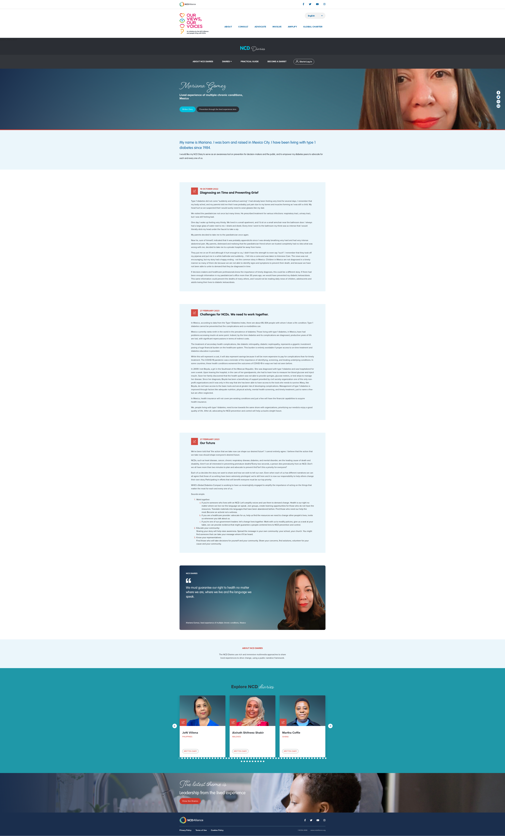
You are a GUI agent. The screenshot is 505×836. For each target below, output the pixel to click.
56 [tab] (244, 761)
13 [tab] (212, 758)
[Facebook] (303, 4)
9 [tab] (201, 758)
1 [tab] (179, 758)
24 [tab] (243, 758)
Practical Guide (250, 61)
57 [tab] (247, 761)
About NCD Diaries (203, 61)
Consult (243, 26)
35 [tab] (273, 758)
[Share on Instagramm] (498, 101)
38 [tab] (281, 758)
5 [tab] (190, 758)
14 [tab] (215, 758)
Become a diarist (276, 61)
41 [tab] (290, 758)
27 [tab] (251, 758)
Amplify (292, 26)
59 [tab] (252, 761)
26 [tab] (248, 758)
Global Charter (312, 26)
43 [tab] (295, 758)
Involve (277, 26)
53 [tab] (323, 758)
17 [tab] (223, 758)
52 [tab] (320, 758)
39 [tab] (284, 758)
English (311, 15)
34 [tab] (270, 758)
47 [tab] (306, 758)
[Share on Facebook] (498, 92)
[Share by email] (498, 106)
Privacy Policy (185, 830)
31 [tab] (262, 758)
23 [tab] (240, 758)
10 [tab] (204, 758)
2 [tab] (182, 758)
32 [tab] (265, 758)
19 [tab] (229, 758)
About (228, 26)
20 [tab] (232, 758)
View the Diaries (190, 801)
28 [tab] (254, 758)
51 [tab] (317, 758)
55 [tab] (241, 761)
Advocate (260, 26)
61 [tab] (258, 761)
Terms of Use (201, 830)
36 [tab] (276, 758)
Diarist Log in (306, 61)
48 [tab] (309, 758)
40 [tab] (287, 758)
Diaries (226, 61)
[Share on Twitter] (498, 97)
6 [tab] (193, 758)
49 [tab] (312, 758)
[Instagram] (324, 4)
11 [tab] (207, 758)
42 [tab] (292, 758)
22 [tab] (237, 758)
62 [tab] (261, 761)
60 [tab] (255, 761)
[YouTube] (317, 4)
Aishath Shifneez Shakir (248, 732)
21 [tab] (234, 758)
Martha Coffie (291, 732)
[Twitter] (310, 4)
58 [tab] (250, 761)
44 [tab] (298, 758)
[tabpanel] (203, 726)
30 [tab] (259, 758)
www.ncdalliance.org (317, 830)
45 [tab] (301, 758)
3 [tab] (185, 758)
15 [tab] (218, 758)
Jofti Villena (190, 732)
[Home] (194, 24)
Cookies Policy (217, 830)
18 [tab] (226, 758)
